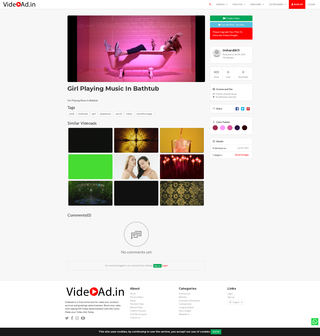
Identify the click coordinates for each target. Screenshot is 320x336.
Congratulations (186, 307)
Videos (220, 4)
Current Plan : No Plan (232, 24)
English (236, 302)
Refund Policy (136, 307)
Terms (133, 293)
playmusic (105, 114)
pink (71, 114)
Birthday (183, 297)
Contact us (135, 317)
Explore (255, 4)
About (133, 300)
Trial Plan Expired (138, 314)
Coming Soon (185, 304)
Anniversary (184, 293)
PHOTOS (238, 4)
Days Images (185, 311)
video (129, 114)
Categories (276, 4)
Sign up (298, 4)
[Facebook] (237, 108)
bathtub (83, 114)
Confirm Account (138, 311)
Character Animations (189, 300)
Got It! (216, 332)
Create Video (232, 18)
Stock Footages (242, 155)
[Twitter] (242, 108)
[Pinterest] (248, 108)
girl (94, 114)
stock (119, 114)
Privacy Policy (136, 297)
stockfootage (144, 114)
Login (311, 4)
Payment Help (137, 304)
